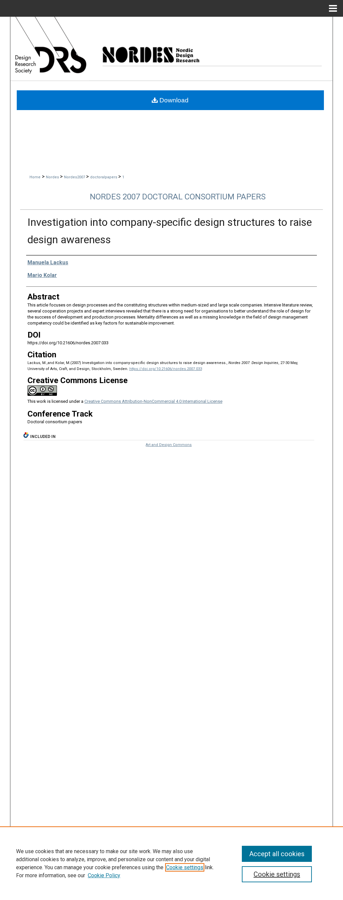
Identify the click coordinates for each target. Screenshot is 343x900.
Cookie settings (184, 867)
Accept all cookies (276, 854)
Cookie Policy (104, 875)
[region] (171, 863)
